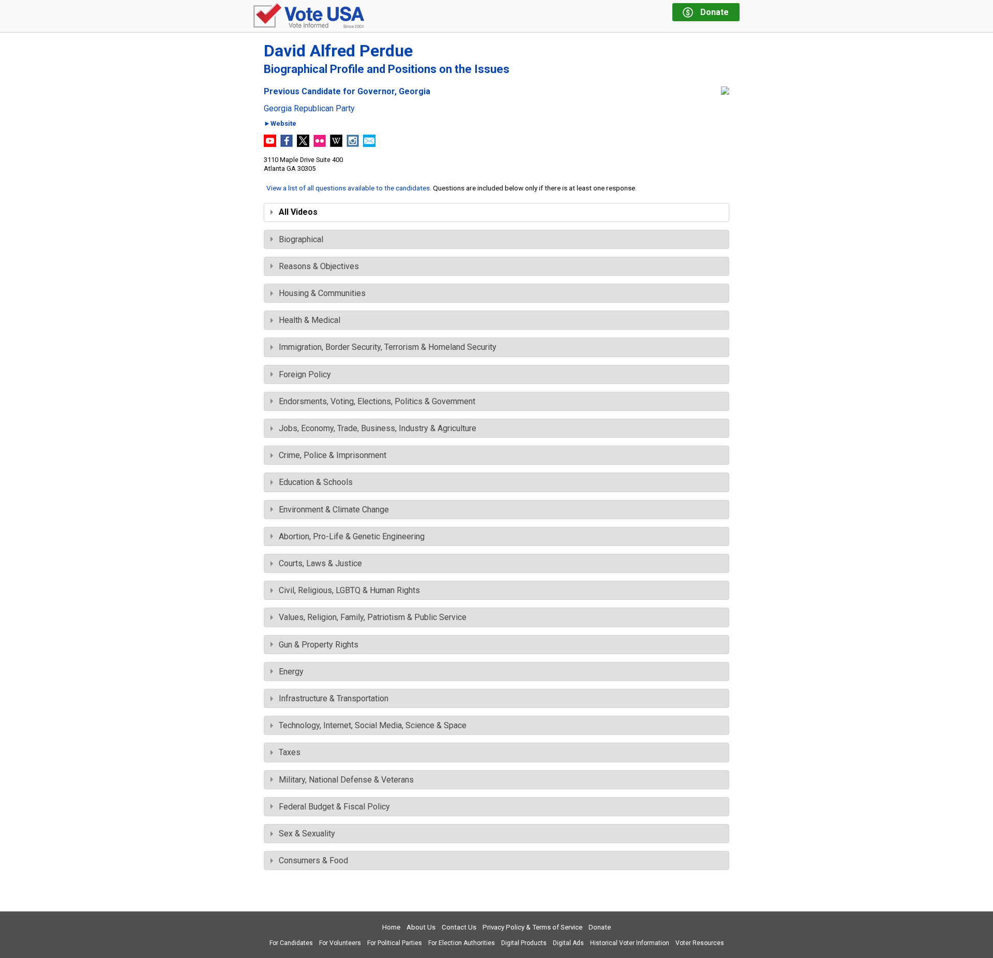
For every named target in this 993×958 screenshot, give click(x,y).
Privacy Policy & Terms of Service (532, 927)
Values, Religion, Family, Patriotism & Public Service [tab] (373, 617)
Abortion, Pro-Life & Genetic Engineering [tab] (352, 536)
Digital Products (524, 943)
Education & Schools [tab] (316, 482)
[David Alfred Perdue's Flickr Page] (319, 144)
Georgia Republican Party (309, 109)
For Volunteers (340, 943)
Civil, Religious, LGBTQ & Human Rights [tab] (349, 590)
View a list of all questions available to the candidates (348, 188)
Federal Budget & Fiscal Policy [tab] (334, 807)
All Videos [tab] (298, 212)
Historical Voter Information (629, 943)
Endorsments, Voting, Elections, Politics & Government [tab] (377, 401)
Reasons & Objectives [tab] (319, 266)
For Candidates (291, 943)
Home (391, 927)
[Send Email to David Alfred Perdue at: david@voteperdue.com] (369, 144)
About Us (421, 927)
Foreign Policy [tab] (305, 374)
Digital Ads (568, 943)
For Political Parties (394, 943)
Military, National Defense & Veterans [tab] (346, 780)
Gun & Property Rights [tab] (318, 645)
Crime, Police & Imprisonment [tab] (332, 455)
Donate (600, 927)
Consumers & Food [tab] (313, 860)
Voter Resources (699, 943)
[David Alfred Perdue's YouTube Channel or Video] (270, 144)
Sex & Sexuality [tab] (307, 833)
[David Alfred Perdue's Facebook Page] (286, 144)
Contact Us (459, 927)
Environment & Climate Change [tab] (334, 509)
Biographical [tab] (301, 239)
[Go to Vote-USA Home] (308, 16)
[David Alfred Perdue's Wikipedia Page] (336, 144)
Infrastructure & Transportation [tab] (333, 698)
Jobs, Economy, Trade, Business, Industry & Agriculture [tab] (377, 428)
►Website (280, 124)
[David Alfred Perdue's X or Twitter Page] (303, 144)
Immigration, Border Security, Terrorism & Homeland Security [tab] (387, 347)
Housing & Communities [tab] (322, 293)
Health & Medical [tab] (309, 320)
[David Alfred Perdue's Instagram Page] (353, 144)
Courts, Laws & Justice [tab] (320, 563)
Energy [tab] (291, 671)
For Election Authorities (461, 943)
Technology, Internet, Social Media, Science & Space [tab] (373, 725)
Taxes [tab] (289, 752)
